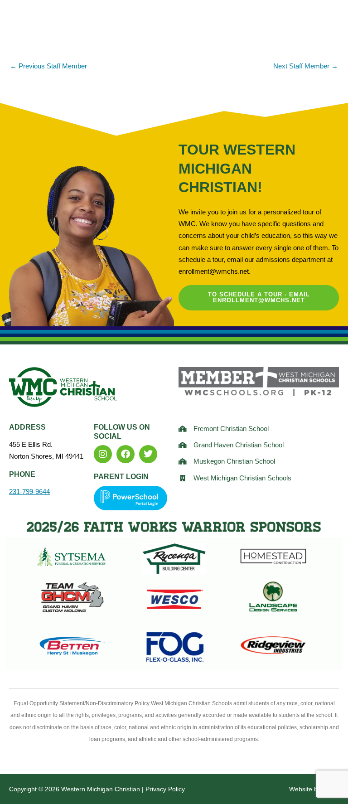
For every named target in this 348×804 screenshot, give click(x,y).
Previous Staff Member (48, 66)
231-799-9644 (29, 491)
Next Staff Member (305, 66)
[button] (299, 25)
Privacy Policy (165, 789)
